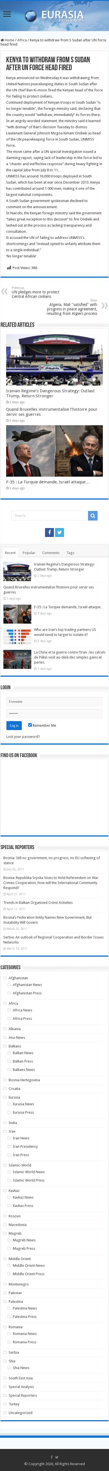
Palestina (16, 1301)
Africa (22, 40)
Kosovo (15, 1216)
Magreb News (24, 1240)
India (13, 1123)
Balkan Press (23, 1061)
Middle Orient (20, 1259)
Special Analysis (21, 1387)
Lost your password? (23, 737)
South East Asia (21, 1378)
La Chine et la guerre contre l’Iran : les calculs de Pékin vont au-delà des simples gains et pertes (69, 657)
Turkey (14, 1404)
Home (9, 40)
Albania (15, 1029)
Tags (70, 553)
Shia (12, 1361)
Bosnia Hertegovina (24, 1080)
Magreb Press (24, 1248)
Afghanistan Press (27, 993)
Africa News (22, 1010)
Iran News (21, 1138)
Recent (10, 553)
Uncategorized (20, 1413)
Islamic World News (29, 1172)
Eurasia (14, 1097)
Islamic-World (20, 1165)
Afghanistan (18, 978)
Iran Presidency (25, 1146)
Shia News (21, 1368)
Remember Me (44, 725)
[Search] (93, 516)
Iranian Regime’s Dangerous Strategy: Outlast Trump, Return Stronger (50, 393)
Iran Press (21, 1155)
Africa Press (22, 1018)
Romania (16, 1327)
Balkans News (24, 1070)
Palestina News (25, 1308)
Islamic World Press (28, 1180)
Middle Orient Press (28, 1274)
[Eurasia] (54, 15)
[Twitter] (59, 532)
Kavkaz (14, 1191)
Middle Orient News (29, 1265)
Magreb (15, 1233)
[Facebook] (49, 532)
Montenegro (19, 1284)
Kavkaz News (23, 1197)
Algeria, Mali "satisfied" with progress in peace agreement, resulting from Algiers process (72, 307)
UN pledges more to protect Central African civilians (35, 292)
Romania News (25, 1334)
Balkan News (23, 1053)
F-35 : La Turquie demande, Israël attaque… (48, 481)
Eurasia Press (23, 1112)
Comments (51, 553)
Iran (12, 1131)
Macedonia (18, 1225)
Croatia (14, 1089)
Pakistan (15, 1293)
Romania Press (24, 1342)
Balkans (15, 1046)
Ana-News (17, 1037)
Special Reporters (23, 1395)
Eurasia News (23, 1104)
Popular (29, 553)
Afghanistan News (27, 985)
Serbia (14, 1352)
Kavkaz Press (23, 1206)
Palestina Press (25, 1317)
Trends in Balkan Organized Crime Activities (38, 902)
